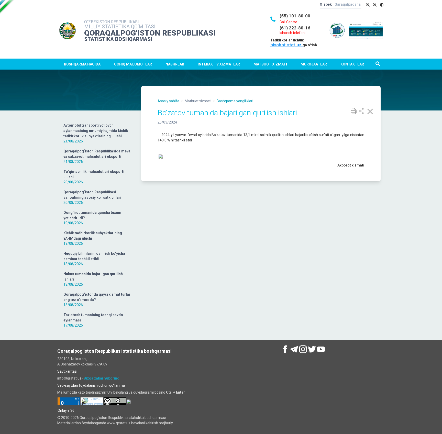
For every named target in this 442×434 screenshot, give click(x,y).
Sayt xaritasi (67, 371)
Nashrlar (174, 64)
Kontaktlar (352, 64)
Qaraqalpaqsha (348, 4)
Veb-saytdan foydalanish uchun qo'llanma (91, 385)
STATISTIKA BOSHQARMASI (118, 39)
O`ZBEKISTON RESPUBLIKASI (111, 21)
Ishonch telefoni (292, 33)
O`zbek (326, 4)
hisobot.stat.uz (286, 44)
